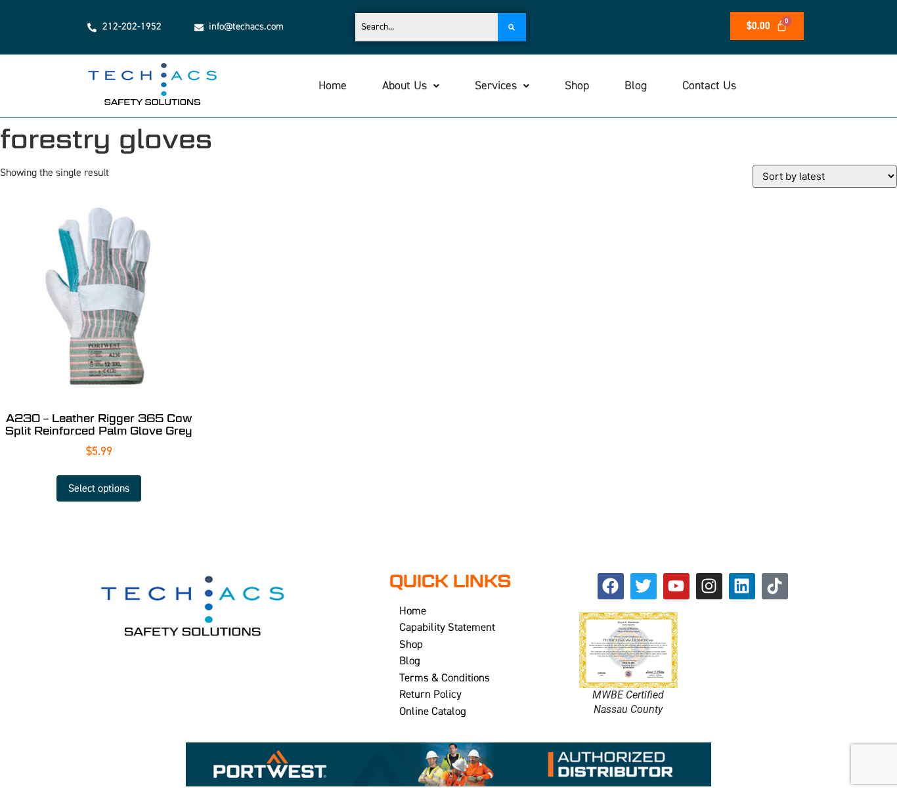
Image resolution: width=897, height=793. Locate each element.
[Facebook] (611, 586)
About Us (404, 85)
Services (496, 85)
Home (332, 85)
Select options (98, 488)
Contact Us (709, 85)
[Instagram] (709, 586)
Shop (577, 85)
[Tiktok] (775, 586)
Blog (635, 85)
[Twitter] (643, 586)
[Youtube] (676, 586)
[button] (410, 86)
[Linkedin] (742, 586)
